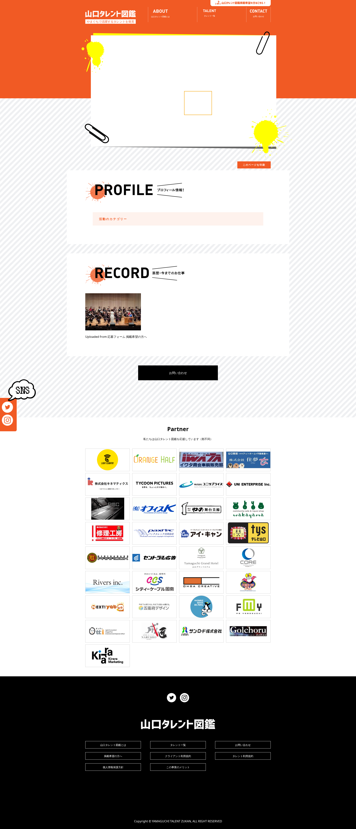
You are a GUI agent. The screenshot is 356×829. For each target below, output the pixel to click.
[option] (198, 103)
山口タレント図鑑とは (113, 745)
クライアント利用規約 (178, 756)
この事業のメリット (178, 767)
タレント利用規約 (243, 756)
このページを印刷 (254, 164)
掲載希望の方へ (113, 756)
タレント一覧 (178, 745)
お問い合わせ (178, 373)
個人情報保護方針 (113, 767)
